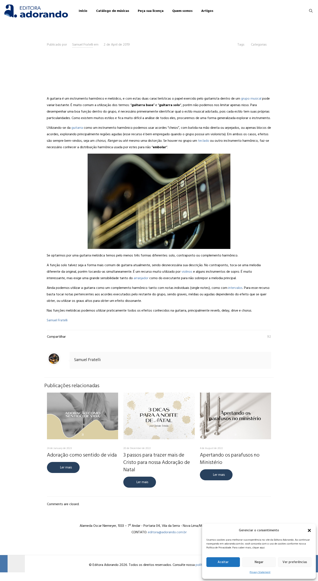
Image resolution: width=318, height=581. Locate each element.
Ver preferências (295, 562)
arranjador (141, 278)
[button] (309, 530)
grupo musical (251, 98)
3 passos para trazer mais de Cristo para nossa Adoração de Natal (156, 462)
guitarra (77, 128)
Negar (259, 562)
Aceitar (223, 562)
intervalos (235, 288)
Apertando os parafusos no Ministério (230, 458)
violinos (186, 271)
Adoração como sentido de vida (82, 455)
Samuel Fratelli (82, 44)
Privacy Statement (260, 572)
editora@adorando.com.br (167, 532)
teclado (203, 140)
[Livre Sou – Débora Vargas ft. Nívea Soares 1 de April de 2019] (12, 563)
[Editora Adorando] (36, 11)
